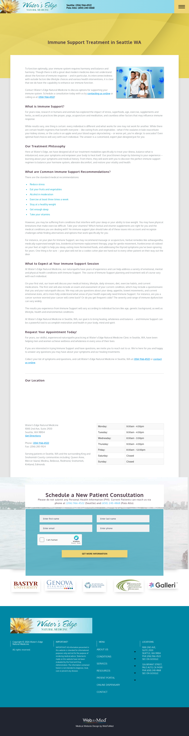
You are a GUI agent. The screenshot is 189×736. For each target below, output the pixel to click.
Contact (102, 691)
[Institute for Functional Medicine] (94, 585)
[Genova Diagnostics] (60, 585)
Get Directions (33, 435)
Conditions (104, 656)
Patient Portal (106, 677)
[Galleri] (163, 585)
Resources (103, 670)
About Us (102, 649)
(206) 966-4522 (46, 97)
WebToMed (107, 726)
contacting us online (98, 93)
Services (102, 663)
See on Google (150, 659)
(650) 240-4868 (111, 503)
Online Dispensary (108, 684)
